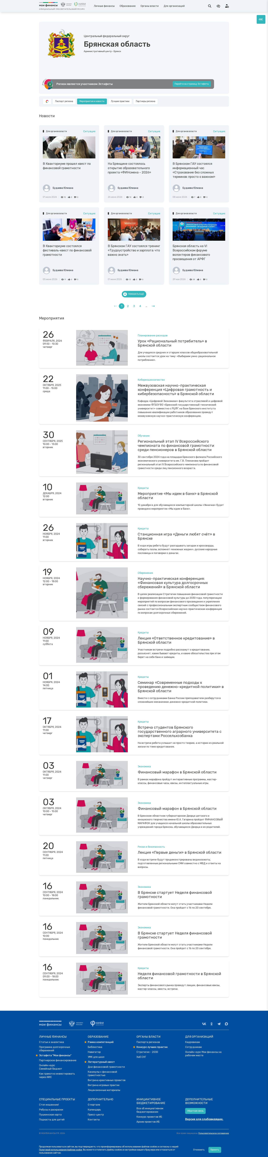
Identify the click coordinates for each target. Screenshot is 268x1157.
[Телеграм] (219, 1023)
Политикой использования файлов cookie (60, 1149)
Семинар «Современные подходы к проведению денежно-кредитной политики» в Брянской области (181, 686)
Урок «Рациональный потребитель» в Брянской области (172, 343)
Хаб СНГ (141, 1056)
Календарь (94, 1109)
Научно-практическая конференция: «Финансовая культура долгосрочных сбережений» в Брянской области (173, 582)
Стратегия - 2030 (147, 1052)
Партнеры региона (145, 101)
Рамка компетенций (101, 1042)
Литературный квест (101, 1061)
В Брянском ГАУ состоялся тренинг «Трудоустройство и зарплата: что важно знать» (134, 250)
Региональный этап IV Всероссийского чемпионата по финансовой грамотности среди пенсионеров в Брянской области (176, 445)
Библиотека (95, 1047)
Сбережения (145, 572)
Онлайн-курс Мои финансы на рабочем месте (203, 1054)
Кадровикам (192, 1042)
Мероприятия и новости (92, 101)
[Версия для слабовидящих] (218, 6)
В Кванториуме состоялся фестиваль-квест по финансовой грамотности (67, 250)
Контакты (94, 1119)
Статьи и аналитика (51, 1042)
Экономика (144, 766)
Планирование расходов (153, 335)
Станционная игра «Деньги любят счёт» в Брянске (176, 536)
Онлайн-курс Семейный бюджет (50, 1067)
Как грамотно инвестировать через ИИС (57, 1075)
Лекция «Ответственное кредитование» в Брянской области (176, 640)
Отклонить (199, 1149)
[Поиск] (210, 6)
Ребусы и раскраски (51, 1109)
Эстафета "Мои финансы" (55, 1055)
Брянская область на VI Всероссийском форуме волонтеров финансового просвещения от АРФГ (191, 252)
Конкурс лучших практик (152, 1047)
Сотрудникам (193, 1047)
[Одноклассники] (211, 1023)
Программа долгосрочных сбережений (54, 1049)
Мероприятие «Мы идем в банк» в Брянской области (178, 495)
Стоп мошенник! (49, 1104)
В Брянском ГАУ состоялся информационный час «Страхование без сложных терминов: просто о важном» (194, 170)
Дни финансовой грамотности (106, 1066)
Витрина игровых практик (103, 1085)
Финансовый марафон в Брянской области (177, 772)
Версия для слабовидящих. (204, 1119)
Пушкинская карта (50, 1114)
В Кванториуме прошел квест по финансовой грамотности (67, 166)
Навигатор (94, 1052)
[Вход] (227, 6)
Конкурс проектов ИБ (149, 1116)
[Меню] (261, 19)
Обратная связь (195, 1111)
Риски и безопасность (151, 846)
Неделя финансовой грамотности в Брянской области (179, 976)
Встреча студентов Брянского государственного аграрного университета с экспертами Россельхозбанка (179, 731)
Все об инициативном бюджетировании (149, 1110)
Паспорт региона (64, 101)
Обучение (144, 435)
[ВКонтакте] (204, 1023)
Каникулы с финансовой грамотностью (102, 1073)
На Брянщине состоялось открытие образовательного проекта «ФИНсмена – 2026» (129, 168)
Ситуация (89, 131)
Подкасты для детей (52, 1119)
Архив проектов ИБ (148, 1121)
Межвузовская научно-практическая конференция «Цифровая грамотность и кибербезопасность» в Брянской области (176, 389)
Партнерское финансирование (57, 1060)
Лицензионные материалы (104, 1090)
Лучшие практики (120, 101)
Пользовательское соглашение (213, 1133)
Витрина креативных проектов (106, 1080)
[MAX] (226, 1023)
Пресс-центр (96, 1114)
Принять (214, 1149)
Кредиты (143, 488)
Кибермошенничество (151, 379)
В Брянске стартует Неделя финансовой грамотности (175, 894)
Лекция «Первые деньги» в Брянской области (179, 852)
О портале (94, 1104)
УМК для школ (96, 1056)
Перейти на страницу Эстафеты (192, 84)
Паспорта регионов (148, 1042)
